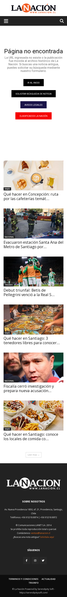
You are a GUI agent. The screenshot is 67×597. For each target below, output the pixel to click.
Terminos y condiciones (23, 579)
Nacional (9, 237)
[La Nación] (33, 8)
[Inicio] (33, 488)
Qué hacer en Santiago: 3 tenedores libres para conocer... (32, 340)
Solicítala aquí (47, 537)
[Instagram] (35, 560)
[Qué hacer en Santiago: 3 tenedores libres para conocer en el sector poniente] (33, 319)
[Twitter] (43, 560)
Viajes (7, 189)
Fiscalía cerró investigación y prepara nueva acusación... (29, 388)
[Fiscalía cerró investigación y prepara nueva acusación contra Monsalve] (33, 368)
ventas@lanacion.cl (40, 533)
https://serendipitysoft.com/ (33, 592)
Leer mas (32, 454)
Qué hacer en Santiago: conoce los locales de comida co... (31, 436)
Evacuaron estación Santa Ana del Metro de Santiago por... (33, 244)
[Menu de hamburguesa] (6, 21)
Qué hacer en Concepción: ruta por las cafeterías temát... (31, 196)
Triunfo (9, 285)
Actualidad (49, 579)
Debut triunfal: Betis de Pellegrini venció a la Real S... (29, 292)
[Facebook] (27, 560)
